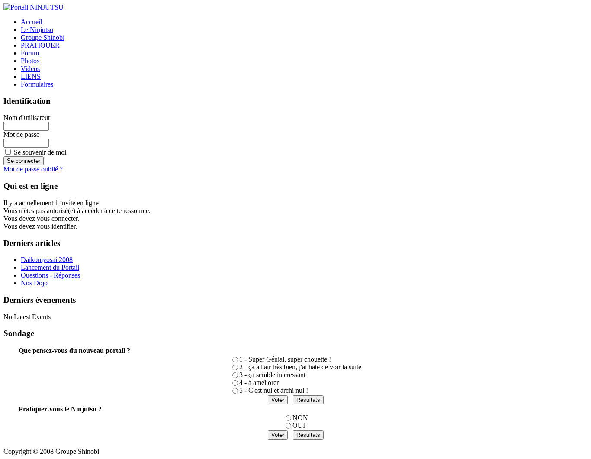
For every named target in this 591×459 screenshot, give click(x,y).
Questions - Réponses (50, 275)
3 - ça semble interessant (272, 374)
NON (300, 417)
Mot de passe (21, 134)
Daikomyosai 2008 (47, 259)
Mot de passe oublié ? (33, 169)
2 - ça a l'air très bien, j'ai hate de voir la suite (300, 367)
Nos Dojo (34, 283)
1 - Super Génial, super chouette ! (285, 359)
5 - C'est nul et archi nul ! (273, 390)
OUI (298, 425)
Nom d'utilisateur (26, 117)
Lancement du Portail (50, 267)
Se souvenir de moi (40, 152)
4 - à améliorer (259, 382)
